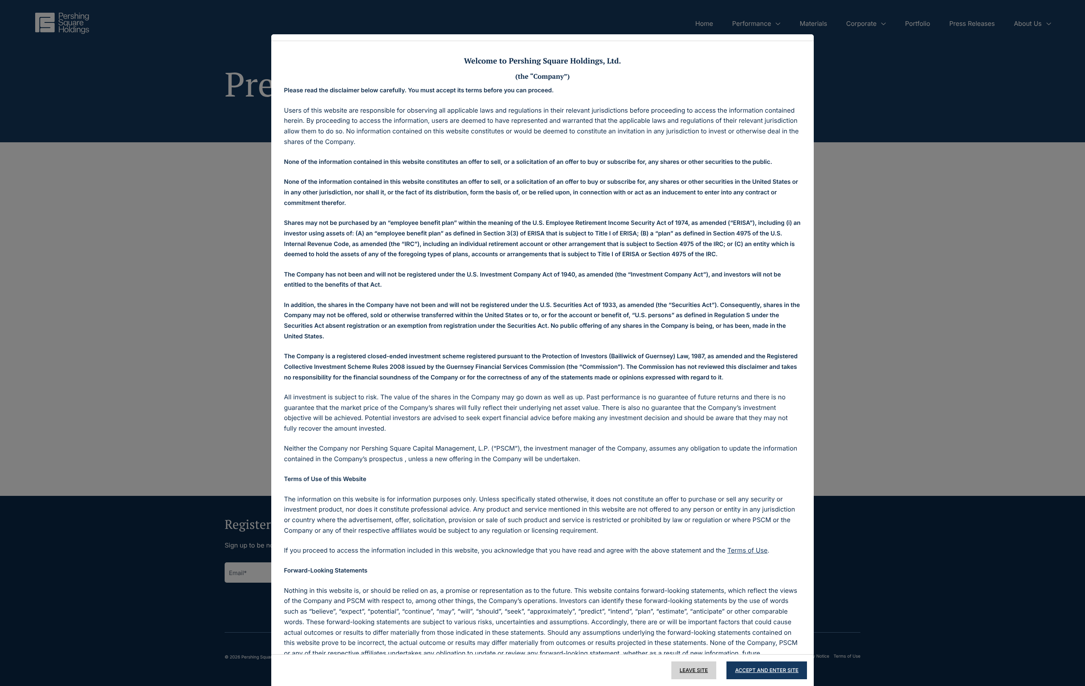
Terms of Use (747, 550)
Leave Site (694, 670)
